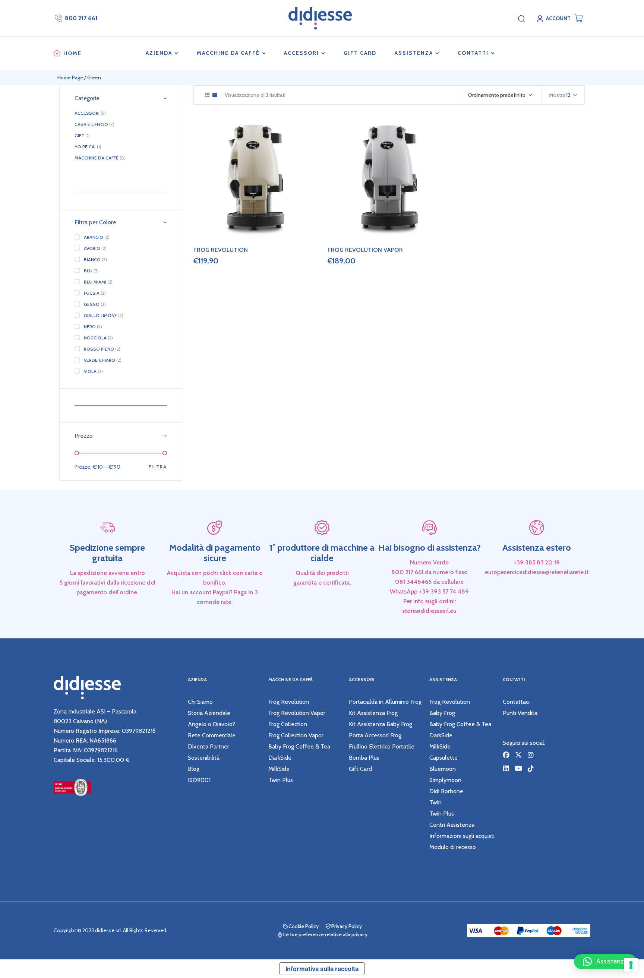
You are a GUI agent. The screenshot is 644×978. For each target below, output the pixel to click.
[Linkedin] (506, 768)
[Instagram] (530, 754)
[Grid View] (214, 95)
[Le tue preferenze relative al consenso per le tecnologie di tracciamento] (631, 965)
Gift (79, 135)
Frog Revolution (220, 249)
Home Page (70, 77)
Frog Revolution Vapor (365, 249)
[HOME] (57, 53)
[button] (605, 961)
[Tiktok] (530, 768)
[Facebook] (506, 754)
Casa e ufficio (91, 124)
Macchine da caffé (97, 158)
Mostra (557, 95)
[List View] (207, 95)
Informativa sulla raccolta (322, 968)
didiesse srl (108, 930)
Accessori (87, 113)
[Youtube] (518, 768)
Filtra (158, 466)
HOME (72, 53)
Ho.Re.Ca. (85, 146)
